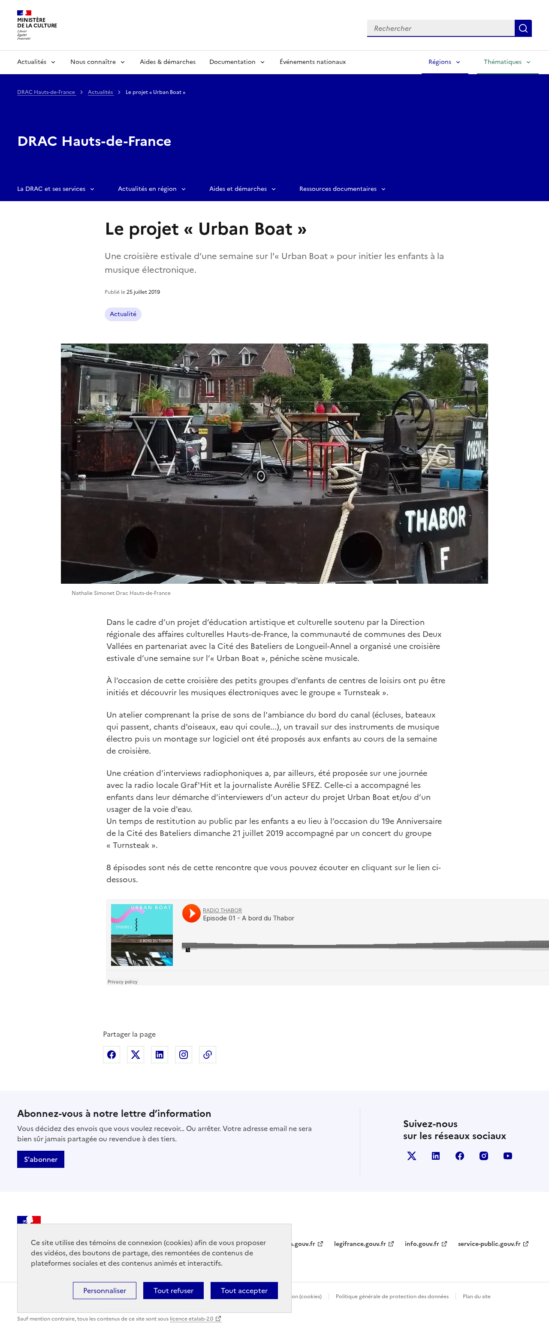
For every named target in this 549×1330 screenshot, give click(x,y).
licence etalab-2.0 (191, 1319)
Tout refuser (173, 1290)
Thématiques (503, 61)
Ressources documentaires (338, 188)
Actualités (31, 61)
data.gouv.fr (297, 1244)
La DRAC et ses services (51, 188)
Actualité (123, 314)
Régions (439, 61)
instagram (483, 1155)
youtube (507, 1155)
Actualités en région (147, 188)
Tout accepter (244, 1290)
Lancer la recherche (523, 28)
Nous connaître (93, 61)
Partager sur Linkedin (159, 1054)
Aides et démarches (238, 188)
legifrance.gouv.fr (360, 1244)
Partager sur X (135, 1054)
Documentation (232, 61)
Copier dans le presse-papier (207, 1054)
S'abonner (40, 1159)
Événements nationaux (313, 61)
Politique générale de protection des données (392, 1296)
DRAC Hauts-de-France (46, 92)
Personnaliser (104, 1290)
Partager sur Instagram (183, 1054)
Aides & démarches (168, 61)
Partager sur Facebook (111, 1054)
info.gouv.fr (422, 1244)
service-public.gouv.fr (489, 1244)
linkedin (435, 1155)
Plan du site (477, 1296)
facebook (459, 1155)
